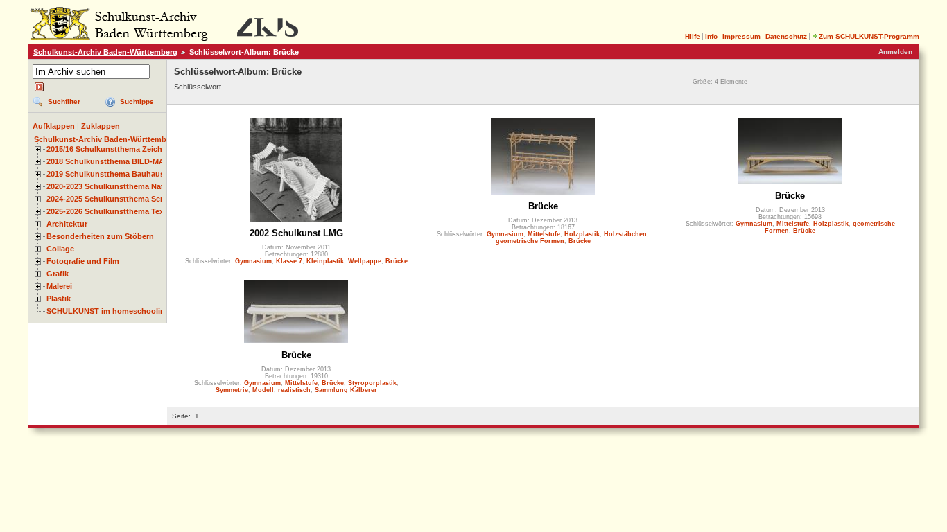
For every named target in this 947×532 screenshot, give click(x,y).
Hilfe (692, 36)
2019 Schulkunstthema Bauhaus (105, 174)
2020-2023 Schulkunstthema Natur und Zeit (125, 186)
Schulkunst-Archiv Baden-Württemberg (105, 52)
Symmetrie (232, 390)
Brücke (396, 261)
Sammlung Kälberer (346, 390)
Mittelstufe (544, 234)
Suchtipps (137, 101)
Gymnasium (253, 261)
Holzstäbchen (625, 234)
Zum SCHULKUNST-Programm (869, 36)
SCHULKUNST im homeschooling (108, 311)
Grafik (57, 273)
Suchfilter (64, 101)
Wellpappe (364, 261)
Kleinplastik (325, 261)
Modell (263, 390)
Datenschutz (786, 36)
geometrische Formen (530, 241)
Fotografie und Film (82, 261)
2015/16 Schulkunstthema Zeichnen (111, 149)
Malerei (59, 286)
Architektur (66, 224)
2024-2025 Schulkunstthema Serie (107, 199)
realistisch (294, 390)
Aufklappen (54, 126)
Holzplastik (582, 234)
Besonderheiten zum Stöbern (100, 236)
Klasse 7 (289, 261)
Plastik (58, 298)
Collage (60, 249)
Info (711, 36)
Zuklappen (100, 126)
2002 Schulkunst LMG (296, 233)
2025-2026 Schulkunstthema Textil (108, 211)
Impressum (741, 36)
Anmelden (895, 51)
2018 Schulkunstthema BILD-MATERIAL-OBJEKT (135, 161)
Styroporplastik (372, 383)
